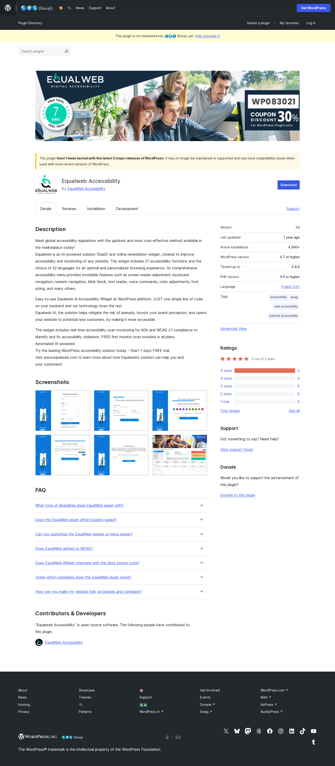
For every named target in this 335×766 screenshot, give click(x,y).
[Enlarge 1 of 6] (84, 396)
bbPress (269, 704)
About (22, 690)
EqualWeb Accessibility (86, 188)
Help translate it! (207, 36)
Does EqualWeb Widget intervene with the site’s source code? (87, 563)
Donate (207, 704)
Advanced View (233, 328)
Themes (85, 697)
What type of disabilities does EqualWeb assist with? (79, 505)
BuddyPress (272, 712)
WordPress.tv (151, 712)
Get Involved (210, 690)
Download (289, 185)
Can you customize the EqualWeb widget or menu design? (84, 534)
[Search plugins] (66, 51)
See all (294, 410)
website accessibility (283, 315)
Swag (206, 712)
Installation (96, 208)
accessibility (278, 297)
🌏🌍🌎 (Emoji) (72, 737)
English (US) (290, 286)
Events (205, 697)
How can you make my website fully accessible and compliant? (88, 591)
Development (127, 208)
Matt (266, 697)
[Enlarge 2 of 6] (142, 396)
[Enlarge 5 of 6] (142, 441)
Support (293, 208)
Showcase (87, 690)
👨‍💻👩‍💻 (143, 704)
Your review (230, 410)
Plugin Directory (30, 23)
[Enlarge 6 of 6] (201, 441)
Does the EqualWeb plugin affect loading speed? (76, 520)
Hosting (24, 704)
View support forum (236, 449)
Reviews (69, 208)
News (22, 697)
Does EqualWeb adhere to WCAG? (64, 548)
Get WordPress (313, 8)
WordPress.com (274, 690)
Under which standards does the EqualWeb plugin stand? (83, 577)
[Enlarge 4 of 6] (84, 441)
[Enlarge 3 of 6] (201, 396)
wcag (294, 297)
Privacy (23, 712)
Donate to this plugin (237, 495)
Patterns (85, 712)
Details (46, 208)
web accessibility (286, 306)
